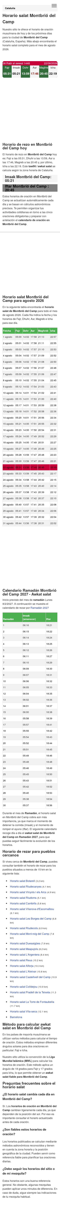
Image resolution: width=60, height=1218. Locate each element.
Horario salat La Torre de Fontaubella (32, 1002)
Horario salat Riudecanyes (26, 886)
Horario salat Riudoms (23, 897)
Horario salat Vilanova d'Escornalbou (32, 909)
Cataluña (10, 8)
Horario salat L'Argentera (25, 954)
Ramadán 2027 (39, 608)
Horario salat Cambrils (23, 903)
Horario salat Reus (21, 960)
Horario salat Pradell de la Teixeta (30, 992)
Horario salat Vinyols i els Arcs (28, 892)
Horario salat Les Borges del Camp (31, 918)
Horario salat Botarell (22, 881)
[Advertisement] (30, 112)
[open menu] (54, 5)
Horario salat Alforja (22, 965)
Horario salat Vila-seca (23, 1011)
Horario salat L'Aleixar (23, 971)
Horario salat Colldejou (23, 986)
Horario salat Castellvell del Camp (30, 977)
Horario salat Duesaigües (25, 943)
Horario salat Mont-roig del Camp (29, 933)
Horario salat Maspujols (24, 949)
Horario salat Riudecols (24, 928)
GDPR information (13, 1213)
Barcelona (16, 1017)
